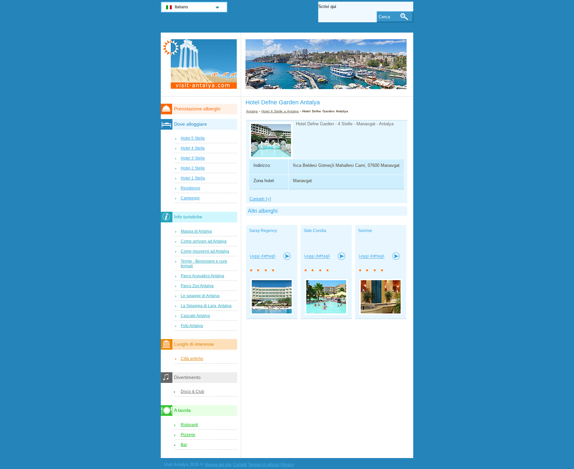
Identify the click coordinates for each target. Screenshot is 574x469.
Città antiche (192, 358)
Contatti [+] (260, 198)
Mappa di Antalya (196, 231)
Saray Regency (263, 230)
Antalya (252, 111)
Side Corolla (315, 230)
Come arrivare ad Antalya (204, 241)
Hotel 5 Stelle (193, 138)
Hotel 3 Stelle (193, 158)
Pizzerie (188, 434)
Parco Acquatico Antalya (202, 276)
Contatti (240, 464)
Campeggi (190, 198)
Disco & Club (192, 391)
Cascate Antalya (195, 315)
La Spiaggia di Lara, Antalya (206, 305)
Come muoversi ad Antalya (205, 251)
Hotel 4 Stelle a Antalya (280, 111)
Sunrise (365, 230)
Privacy (287, 464)
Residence (190, 188)
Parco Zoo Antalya (197, 286)
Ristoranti (189, 424)
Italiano (181, 7)
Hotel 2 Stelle (193, 168)
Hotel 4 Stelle (193, 148)
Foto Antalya (192, 325)
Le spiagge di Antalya (200, 295)
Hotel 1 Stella (193, 178)
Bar (184, 444)
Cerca (384, 16)
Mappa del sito (218, 464)
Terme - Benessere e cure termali (204, 263)
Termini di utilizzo (263, 464)
